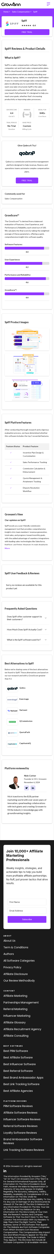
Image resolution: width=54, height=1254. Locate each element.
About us (9, 941)
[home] (10, 4)
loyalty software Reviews (20, 1133)
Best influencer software (19, 1064)
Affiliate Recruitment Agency (22, 1029)
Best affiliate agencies (18, 1091)
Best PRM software (15, 1051)
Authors (8, 954)
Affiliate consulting (15, 1036)
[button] (48, 4)
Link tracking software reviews (23, 1150)
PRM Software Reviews (18, 1106)
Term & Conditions (15, 947)
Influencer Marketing (16, 1016)
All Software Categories (19, 961)
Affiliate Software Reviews (20, 1113)
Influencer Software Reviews (21, 1119)
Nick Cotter (30, 775)
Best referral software (18, 1071)
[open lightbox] (27, 339)
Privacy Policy (12, 967)
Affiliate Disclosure (15, 974)
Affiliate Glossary (14, 1022)
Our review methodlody (19, 981)
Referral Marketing (15, 1009)
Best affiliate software (18, 1057)
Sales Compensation (21, 11)
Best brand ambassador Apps (23, 1078)
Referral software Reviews (20, 1126)
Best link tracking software (21, 1084)
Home (6, 11)
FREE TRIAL (27, 32)
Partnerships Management (21, 1002)
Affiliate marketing (15, 996)
